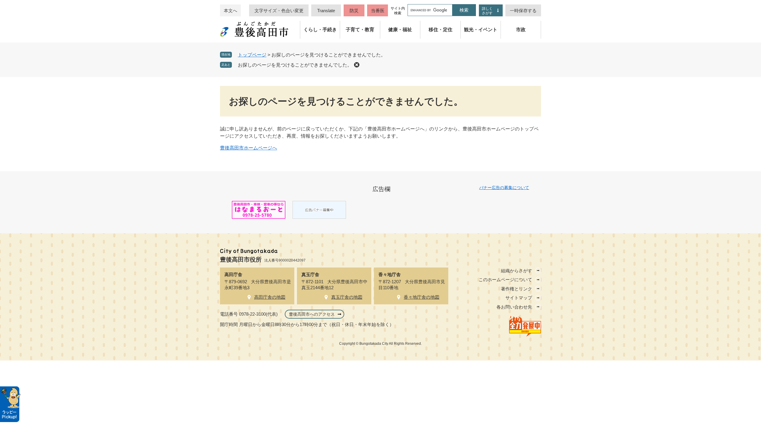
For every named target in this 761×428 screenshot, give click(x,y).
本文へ (230, 10)
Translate (326, 10)
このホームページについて (505, 279)
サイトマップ (518, 297)
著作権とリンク (516, 288)
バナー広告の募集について (504, 187)
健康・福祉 (400, 29)
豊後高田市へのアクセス (312, 314)
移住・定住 (440, 29)
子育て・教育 (360, 29)
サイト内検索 (398, 10)
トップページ (252, 54)
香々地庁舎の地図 (421, 297)
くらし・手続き (320, 29)
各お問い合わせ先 (514, 306)
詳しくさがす (487, 11)
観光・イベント (480, 29)
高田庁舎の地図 (269, 297)
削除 (356, 64)
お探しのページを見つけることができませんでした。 (295, 64)
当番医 (377, 10)
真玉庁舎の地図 (346, 297)
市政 (521, 29)
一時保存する (523, 10)
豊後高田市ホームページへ (248, 147)
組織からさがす (516, 270)
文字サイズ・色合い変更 (279, 10)
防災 (354, 10)
